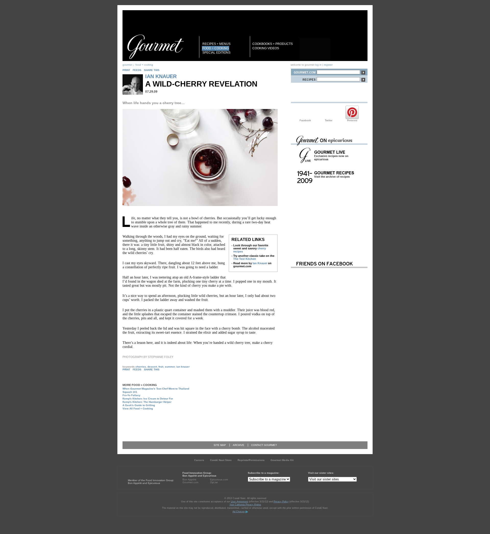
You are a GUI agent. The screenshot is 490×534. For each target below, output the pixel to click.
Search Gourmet (303, 71)
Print (126, 70)
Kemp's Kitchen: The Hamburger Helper (147, 401)
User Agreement (239, 501)
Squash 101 (129, 392)
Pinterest (352, 112)
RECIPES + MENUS (216, 44)
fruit (160, 366)
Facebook (305, 112)
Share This (152, 70)
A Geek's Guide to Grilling (138, 405)
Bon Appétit (189, 479)
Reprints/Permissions (251, 460)
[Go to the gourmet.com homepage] (155, 46)
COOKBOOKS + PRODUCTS (272, 44)
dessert (152, 366)
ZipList (214, 482)
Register (328, 64)
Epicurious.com (219, 479)
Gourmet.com (190, 482)
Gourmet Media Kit (282, 460)
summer (170, 366)
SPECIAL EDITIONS (216, 52)
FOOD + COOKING (215, 48)
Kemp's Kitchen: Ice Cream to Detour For (147, 398)
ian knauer (183, 366)
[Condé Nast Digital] (147, 470)
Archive (238, 445)
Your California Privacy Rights (245, 504)
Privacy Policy (281, 501)
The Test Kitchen (244, 258)
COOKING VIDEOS (265, 48)
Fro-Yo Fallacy (131, 395)
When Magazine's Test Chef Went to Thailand (155, 388)
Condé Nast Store (221, 460)
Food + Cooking (144, 64)
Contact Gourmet (264, 445)
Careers (199, 460)
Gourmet (127, 64)
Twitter (328, 112)
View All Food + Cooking (137, 408)
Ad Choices (238, 511)
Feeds (137, 70)
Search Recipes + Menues (303, 78)
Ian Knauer (161, 76)
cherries (141, 366)
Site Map (220, 445)
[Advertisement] (205, 423)
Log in (318, 64)
